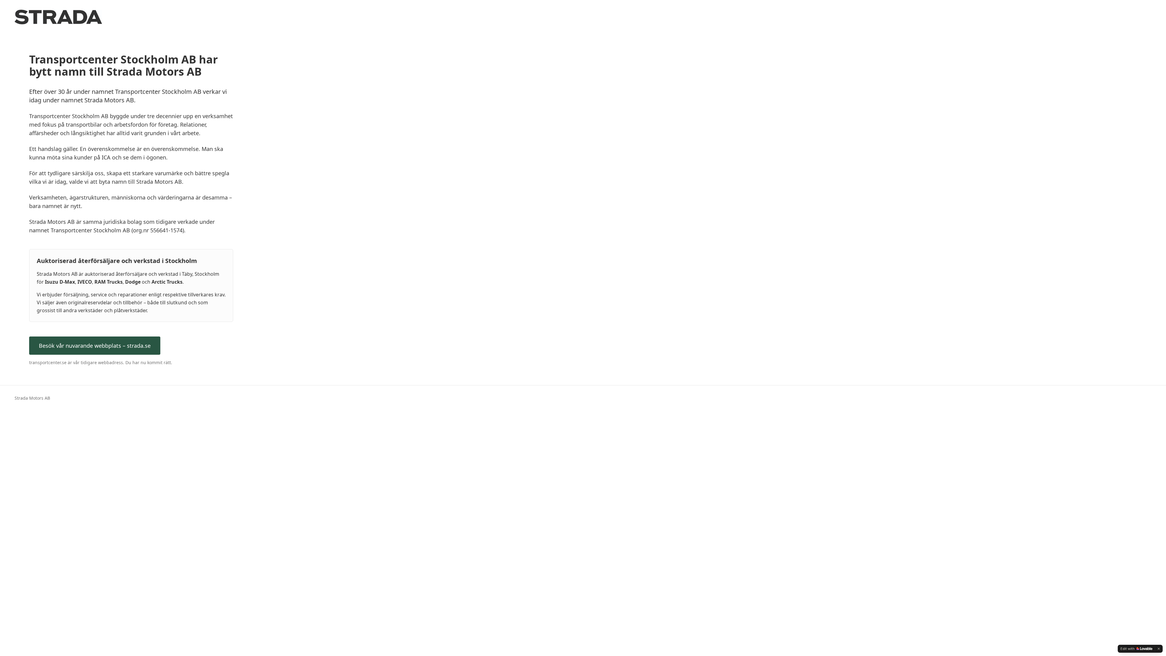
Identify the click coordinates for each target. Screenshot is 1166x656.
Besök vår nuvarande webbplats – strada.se (95, 345)
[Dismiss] (1158, 648)
